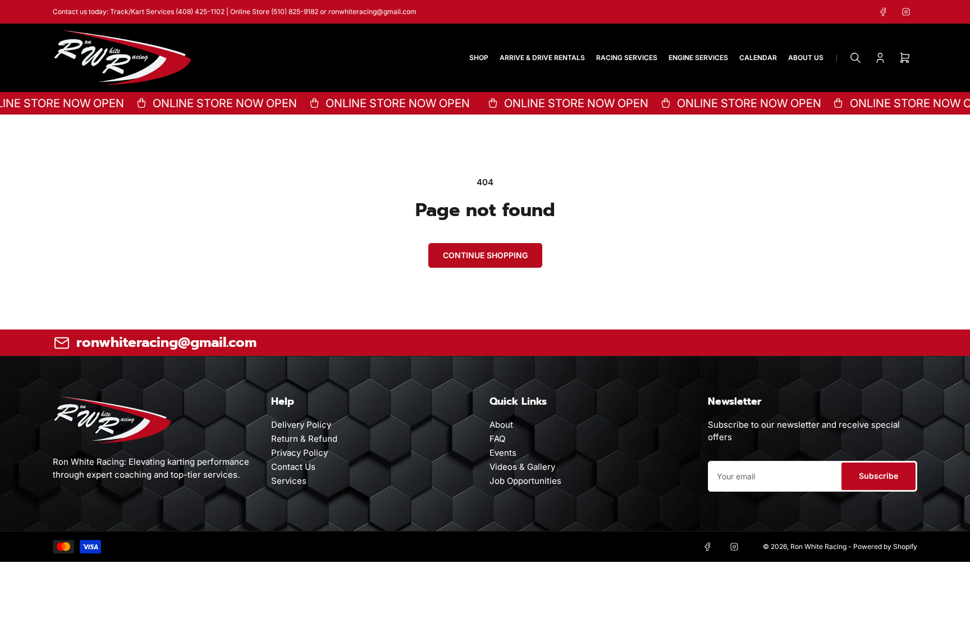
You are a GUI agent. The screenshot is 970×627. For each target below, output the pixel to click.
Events (502, 452)
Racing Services (626, 57)
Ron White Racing (818, 546)
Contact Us (293, 466)
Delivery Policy (301, 424)
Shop (478, 57)
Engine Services (698, 57)
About (501, 424)
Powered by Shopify (885, 546)
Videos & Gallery (522, 466)
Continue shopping (485, 255)
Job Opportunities (525, 480)
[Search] (855, 57)
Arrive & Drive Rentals (542, 57)
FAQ (497, 438)
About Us (805, 57)
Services (288, 480)
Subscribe (878, 475)
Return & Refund (304, 438)
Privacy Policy (299, 452)
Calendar (758, 57)
